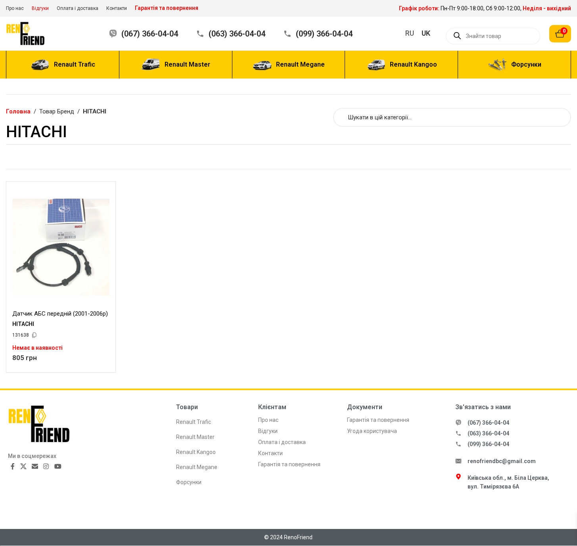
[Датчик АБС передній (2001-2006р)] (60, 247)
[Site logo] (31, 33)
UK (426, 33)
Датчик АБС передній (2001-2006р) (60, 313)
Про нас (268, 420)
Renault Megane (196, 467)
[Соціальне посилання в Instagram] (46, 466)
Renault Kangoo (196, 452)
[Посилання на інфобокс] (485, 8)
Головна (18, 111)
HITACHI (23, 324)
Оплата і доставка (282, 442)
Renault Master (195, 437)
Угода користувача (372, 431)
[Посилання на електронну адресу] (34, 466)
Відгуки (268, 431)
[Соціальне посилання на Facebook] (12, 466)
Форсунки (188, 482)
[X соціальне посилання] (23, 466)
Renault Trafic (193, 422)
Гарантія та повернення (289, 464)
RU (409, 33)
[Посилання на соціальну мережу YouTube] (58, 466)
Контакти (270, 453)
